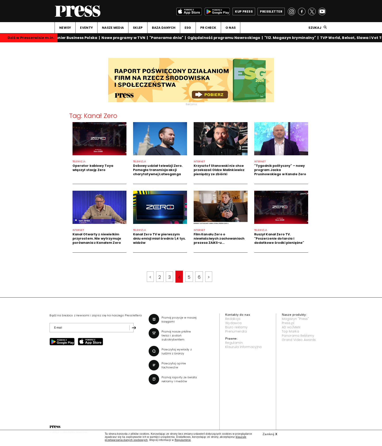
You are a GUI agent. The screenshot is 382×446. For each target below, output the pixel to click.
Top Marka (290, 331)
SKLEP (138, 27)
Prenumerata (236, 331)
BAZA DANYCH (164, 27)
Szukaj (314, 27)
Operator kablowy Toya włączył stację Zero (93, 167)
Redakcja (233, 319)
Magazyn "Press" (295, 319)
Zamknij (270, 434)
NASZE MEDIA (113, 27)
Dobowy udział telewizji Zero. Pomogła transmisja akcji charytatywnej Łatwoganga (158, 169)
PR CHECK (208, 27)
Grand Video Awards (299, 340)
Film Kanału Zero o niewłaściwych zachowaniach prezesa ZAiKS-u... (219, 238)
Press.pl (288, 323)
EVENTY (86, 27)
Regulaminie (183, 440)
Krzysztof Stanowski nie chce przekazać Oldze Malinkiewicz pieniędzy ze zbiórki (219, 169)
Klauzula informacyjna (243, 347)
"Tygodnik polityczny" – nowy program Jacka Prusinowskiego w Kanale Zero (280, 169)
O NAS (230, 27)
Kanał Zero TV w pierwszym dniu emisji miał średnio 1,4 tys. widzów (159, 238)
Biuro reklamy (236, 327)
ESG (188, 27)
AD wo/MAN (291, 327)
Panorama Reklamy (298, 335)
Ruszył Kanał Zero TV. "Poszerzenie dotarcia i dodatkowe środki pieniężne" (279, 238)
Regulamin (234, 342)
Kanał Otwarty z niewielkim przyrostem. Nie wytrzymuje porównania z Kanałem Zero (97, 238)
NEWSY (65, 27)
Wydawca (233, 323)
